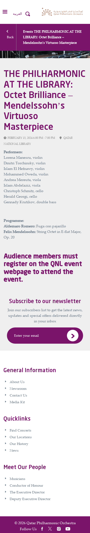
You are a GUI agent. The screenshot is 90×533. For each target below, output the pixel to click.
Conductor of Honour (26, 485)
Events (28, 31)
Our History (19, 443)
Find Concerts (20, 430)
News (14, 450)
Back (10, 37)
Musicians (17, 478)
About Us (17, 381)
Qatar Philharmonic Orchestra (51, 522)
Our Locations (21, 437)
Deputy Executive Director (30, 498)
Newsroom (18, 388)
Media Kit (17, 402)
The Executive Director (27, 492)
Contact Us (18, 395)
